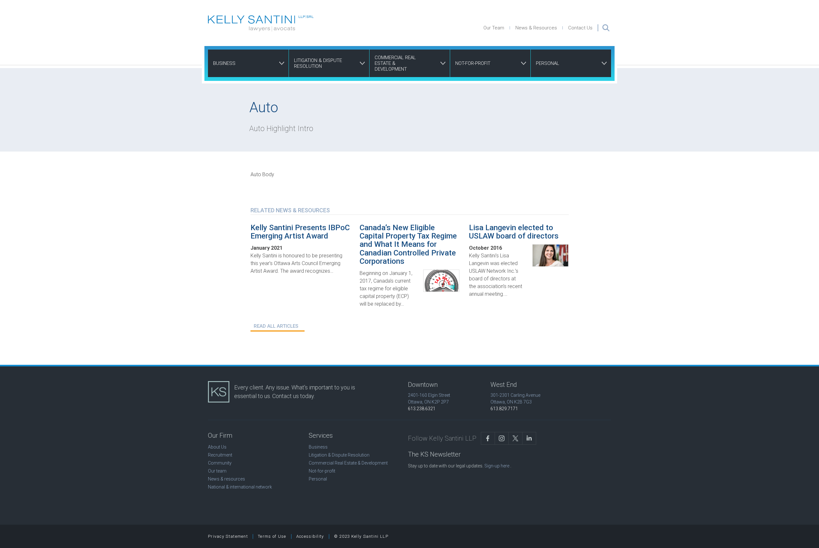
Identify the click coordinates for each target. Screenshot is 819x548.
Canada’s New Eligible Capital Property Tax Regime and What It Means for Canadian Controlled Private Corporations (408, 244)
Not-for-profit (472, 63)
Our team (217, 471)
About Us (217, 447)
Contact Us (580, 28)
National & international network (240, 486)
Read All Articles (276, 326)
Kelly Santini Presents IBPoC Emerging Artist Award (300, 231)
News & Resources (536, 28)
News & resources (226, 478)
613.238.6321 (421, 408)
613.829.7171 (504, 408)
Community (220, 463)
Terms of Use (272, 536)
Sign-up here (496, 465)
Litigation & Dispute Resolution (318, 63)
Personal (547, 63)
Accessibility (310, 536)
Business (224, 63)
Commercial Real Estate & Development (395, 63)
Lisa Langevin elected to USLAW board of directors (514, 231)
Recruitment (220, 455)
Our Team (493, 28)
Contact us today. (293, 396)
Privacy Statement (228, 536)
